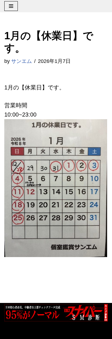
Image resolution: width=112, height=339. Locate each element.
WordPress (68, 332)
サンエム (21, 61)
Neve (11, 332)
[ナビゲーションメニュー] (11, 6)
